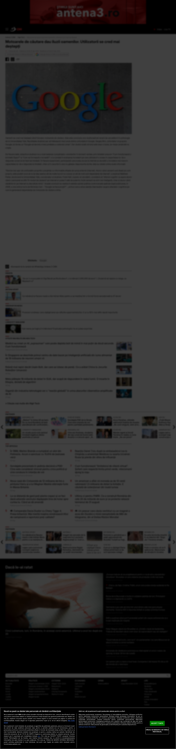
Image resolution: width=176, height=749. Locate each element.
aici (39, 736)
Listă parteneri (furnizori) (87, 727)
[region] (88, 728)
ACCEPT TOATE (157, 723)
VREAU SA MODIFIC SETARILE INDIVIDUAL (157, 731)
